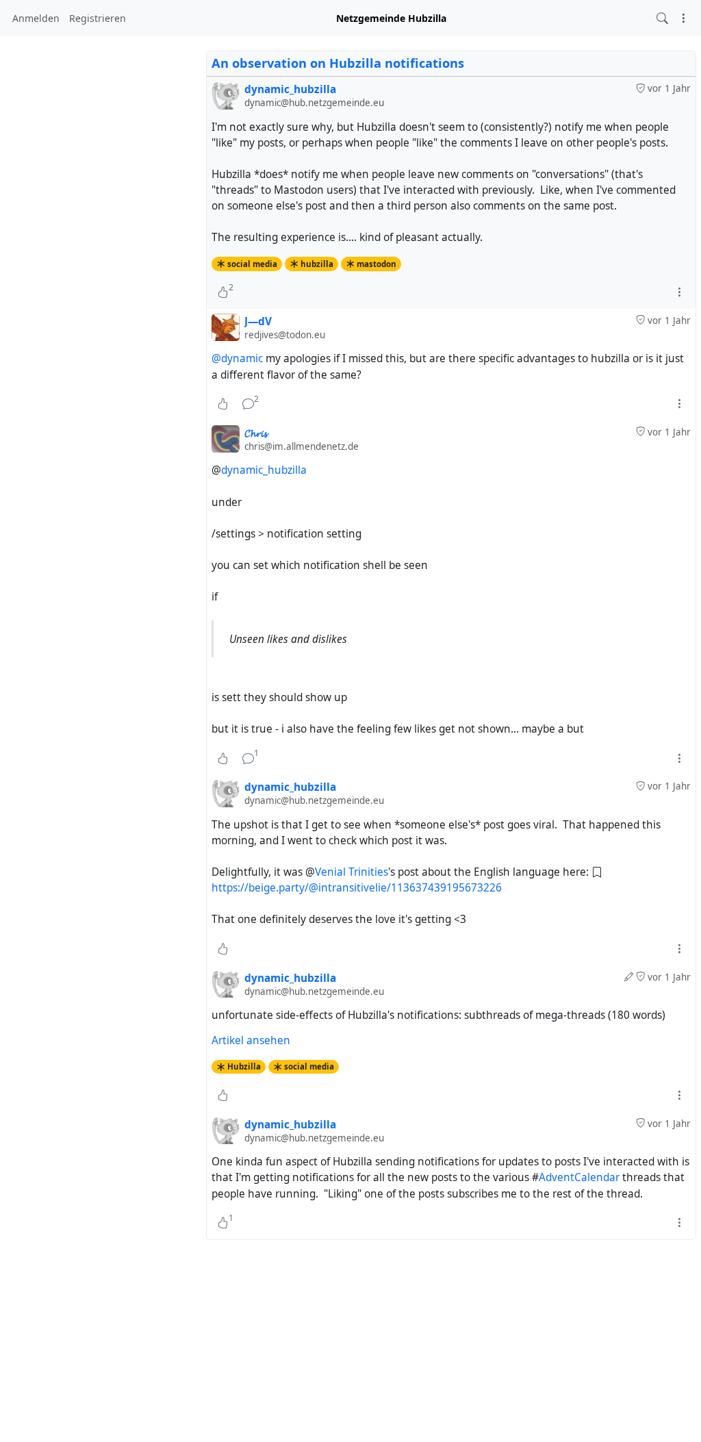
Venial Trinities (351, 872)
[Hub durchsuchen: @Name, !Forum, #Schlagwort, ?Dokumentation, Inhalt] (662, 18)
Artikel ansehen (251, 1040)
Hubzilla (244, 1066)
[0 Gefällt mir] (223, 404)
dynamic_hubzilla (264, 470)
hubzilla (317, 264)
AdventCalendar (579, 1177)
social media (252, 264)
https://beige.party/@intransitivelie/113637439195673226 (357, 888)
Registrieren (97, 18)
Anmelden (36, 18)
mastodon (376, 264)
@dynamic (237, 358)
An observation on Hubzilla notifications (338, 63)
